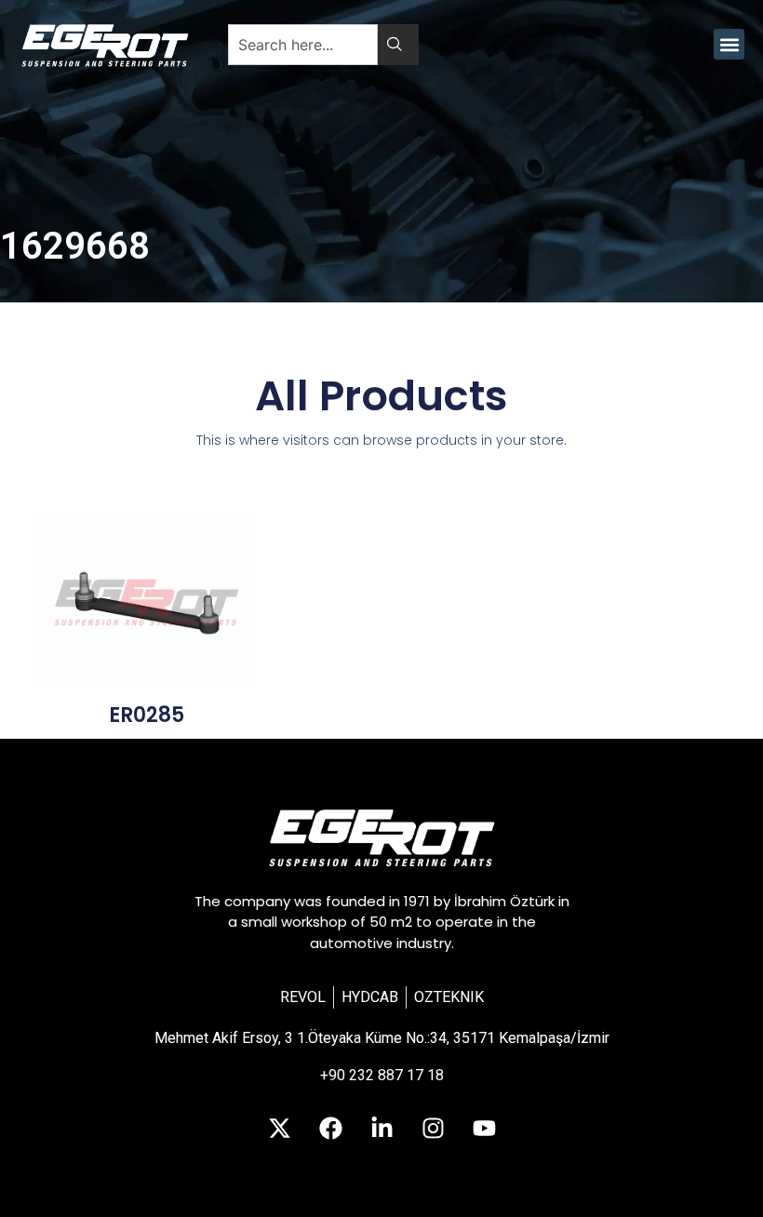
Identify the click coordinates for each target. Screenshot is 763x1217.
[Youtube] (484, 1128)
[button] (729, 44)
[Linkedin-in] (381, 1128)
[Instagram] (432, 1128)
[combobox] (303, 44)
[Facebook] (330, 1128)
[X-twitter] (279, 1128)
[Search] (398, 44)
